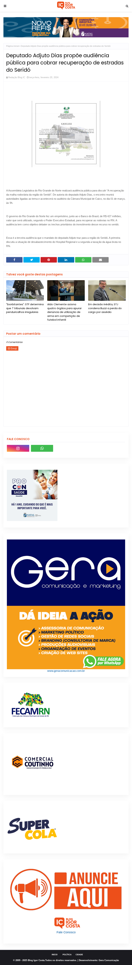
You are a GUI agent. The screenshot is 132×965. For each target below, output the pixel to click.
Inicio (55, 955)
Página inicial (12, 46)
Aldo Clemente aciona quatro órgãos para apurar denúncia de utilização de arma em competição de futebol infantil (64, 311)
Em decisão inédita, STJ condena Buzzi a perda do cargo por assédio (105, 308)
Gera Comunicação (109, 960)
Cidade (79, 955)
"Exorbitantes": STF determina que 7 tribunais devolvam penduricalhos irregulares (25, 308)
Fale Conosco (66, 932)
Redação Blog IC (16, 77)
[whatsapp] (42, 448)
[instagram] (18, 448)
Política (67, 955)
